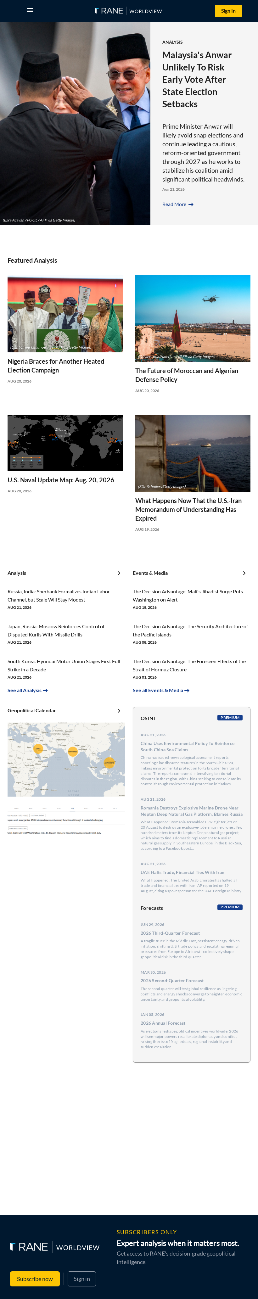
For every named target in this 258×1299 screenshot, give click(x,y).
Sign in (82, 1278)
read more (178, 204)
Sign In (228, 11)
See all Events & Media (158, 690)
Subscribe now (35, 1278)
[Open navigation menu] (31, 10)
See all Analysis (25, 690)
